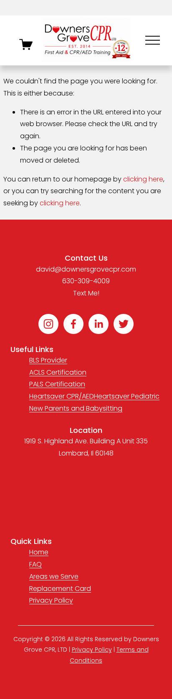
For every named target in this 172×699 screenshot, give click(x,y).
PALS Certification (57, 384)
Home (38, 552)
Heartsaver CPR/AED (61, 396)
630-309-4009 (86, 281)
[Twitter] (124, 324)
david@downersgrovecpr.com (86, 269)
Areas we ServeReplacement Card (60, 582)
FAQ (35, 564)
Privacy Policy (51, 600)
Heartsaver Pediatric (126, 396)
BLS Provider (48, 360)
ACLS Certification (57, 372)
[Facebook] (73, 324)
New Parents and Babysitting (75, 408)
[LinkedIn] (99, 324)
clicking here (143, 179)
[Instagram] (48, 324)
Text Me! (86, 293)
